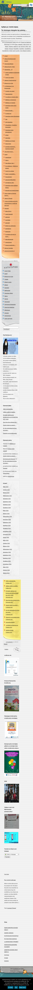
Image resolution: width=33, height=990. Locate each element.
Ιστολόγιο (6, 961)
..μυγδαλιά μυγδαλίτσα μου (12, 626)
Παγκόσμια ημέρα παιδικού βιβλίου (11, 186)
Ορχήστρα (6, 955)
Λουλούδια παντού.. (10, 622)
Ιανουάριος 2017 (7, 498)
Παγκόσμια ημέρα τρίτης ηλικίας (10, 106)
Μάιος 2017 (5, 486)
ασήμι (24, 44)
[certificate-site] (11, 675)
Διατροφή (7, 223)
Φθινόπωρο (7, 44)
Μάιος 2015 (5, 540)
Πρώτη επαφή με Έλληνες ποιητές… (10, 194)
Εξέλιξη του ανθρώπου (10, 225)
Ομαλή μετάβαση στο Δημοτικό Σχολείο (12, 73)
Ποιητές (6, 299)
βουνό (27, 44)
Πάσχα (6, 160)
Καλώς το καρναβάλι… (10, 174)
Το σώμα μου (8, 113)
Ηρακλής (11, 46)
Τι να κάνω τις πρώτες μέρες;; (12, 97)
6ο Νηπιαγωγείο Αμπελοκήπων (11, 935)
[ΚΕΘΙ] (11, 802)
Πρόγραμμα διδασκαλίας (10, 304)
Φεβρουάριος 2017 (7, 495)
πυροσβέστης (28, 48)
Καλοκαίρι (6, 287)
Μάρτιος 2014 (6, 573)
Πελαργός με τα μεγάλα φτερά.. (10, 433)
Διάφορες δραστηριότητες (10, 80)
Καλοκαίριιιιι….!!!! (8, 69)
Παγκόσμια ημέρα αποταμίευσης (9, 131)
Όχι (16, 987)
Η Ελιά (6, 135)
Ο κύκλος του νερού (9, 91)
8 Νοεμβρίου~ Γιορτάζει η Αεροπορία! (11, 126)
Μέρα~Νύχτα (8, 211)
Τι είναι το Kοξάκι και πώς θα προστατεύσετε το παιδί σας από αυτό (10, 203)
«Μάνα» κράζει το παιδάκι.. (9, 412)
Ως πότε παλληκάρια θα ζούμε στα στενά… (12, 612)
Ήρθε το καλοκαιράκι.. (8, 409)
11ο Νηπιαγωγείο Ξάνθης (12, 17)
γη (30, 44)
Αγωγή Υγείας (7, 271)
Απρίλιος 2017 (6, 489)
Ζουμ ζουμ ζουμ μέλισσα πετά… (10, 422)
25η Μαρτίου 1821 (9, 182)
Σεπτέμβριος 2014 (7, 564)
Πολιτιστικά (7, 301)
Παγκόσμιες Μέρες (8, 293)
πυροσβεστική (5, 50)
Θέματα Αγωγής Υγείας (9, 66)
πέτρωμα (11, 48)
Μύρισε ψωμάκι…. (9, 110)
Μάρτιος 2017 (6, 492)
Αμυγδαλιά (7, 220)
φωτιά (14, 50)
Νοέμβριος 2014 (7, 558)
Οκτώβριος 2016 (7, 507)
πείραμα (6, 48)
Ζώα (6, 119)
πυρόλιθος (21, 48)
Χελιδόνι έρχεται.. (10, 631)
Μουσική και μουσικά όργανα (12, 190)
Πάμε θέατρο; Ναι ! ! (9, 163)
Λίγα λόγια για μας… (9, 151)
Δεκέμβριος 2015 (7, 522)
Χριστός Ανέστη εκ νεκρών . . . (9, 425)
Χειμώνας (6, 208)
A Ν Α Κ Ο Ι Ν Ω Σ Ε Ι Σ (9, 251)
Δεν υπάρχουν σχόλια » (25, 50)
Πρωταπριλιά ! (8, 177)
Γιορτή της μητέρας (9, 171)
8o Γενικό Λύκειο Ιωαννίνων (10, 938)
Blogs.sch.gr (20, 970)
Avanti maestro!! (9, 214)
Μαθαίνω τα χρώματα (10, 102)
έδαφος (6, 46)
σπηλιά (10, 50)
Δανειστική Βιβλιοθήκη (10, 179)
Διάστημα (7, 217)
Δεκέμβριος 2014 (7, 555)
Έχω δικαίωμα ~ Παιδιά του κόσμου (11, 167)
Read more (22, 987)
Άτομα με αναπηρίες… (10, 245)
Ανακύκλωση (8, 157)
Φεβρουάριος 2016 (7, 516)
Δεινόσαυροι (8, 228)
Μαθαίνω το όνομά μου (10, 99)
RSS (25, 972)
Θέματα (6, 285)
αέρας (16, 44)
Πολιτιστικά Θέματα (8, 63)
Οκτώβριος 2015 (7, 528)
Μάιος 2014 (5, 567)
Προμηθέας (16, 48)
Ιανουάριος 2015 (7, 552)
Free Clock (6, 874)
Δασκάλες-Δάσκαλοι (8, 932)
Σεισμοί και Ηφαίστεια (26, 42)
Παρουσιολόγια (8, 94)
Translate (7, 857)
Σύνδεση (6, 649)
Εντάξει (10, 987)
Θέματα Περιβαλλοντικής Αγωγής (10, 60)
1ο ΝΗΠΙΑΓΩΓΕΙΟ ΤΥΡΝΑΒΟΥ (11, 941)
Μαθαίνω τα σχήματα (10, 141)
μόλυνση (23, 46)
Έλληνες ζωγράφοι (8, 248)
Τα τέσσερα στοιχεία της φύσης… (14, 30)
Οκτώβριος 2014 (7, 561)
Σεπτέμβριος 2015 (7, 531)
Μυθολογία (7, 231)
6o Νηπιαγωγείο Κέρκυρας (9, 459)
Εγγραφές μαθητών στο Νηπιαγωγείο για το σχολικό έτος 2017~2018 (10, 417)
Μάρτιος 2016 (6, 513)
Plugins (5, 644)
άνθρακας (20, 44)
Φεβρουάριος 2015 (7, 549)
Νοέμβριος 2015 (7, 525)
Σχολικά (6, 958)
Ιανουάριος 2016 (7, 519)
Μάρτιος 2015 (6, 546)
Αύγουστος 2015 (7, 534)
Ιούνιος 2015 (6, 537)
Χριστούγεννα (8, 242)
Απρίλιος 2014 (6, 570)
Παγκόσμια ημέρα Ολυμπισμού (12, 116)
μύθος (26, 46)
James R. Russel (8, 198)
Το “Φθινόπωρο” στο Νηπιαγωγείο (9, 87)
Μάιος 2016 (5, 510)
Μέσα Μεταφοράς (9, 239)
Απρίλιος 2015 (6, 543)
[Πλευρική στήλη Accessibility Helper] (31, 5)
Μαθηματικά (7, 290)
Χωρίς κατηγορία (8, 318)
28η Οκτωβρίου (8, 122)
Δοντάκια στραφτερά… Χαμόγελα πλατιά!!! (10, 147)
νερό (30, 46)
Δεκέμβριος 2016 (7, 501)
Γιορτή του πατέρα (9, 77)
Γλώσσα (6, 279)
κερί (19, 46)
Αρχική (6, 56)
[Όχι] (31, 984)
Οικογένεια (7, 138)
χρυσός (17, 50)
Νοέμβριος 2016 (7, 504)
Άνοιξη (6, 154)
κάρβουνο (15, 46)
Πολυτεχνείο (8, 143)
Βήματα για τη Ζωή (8, 83)
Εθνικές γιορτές (8, 282)
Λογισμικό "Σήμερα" (11, 908)
